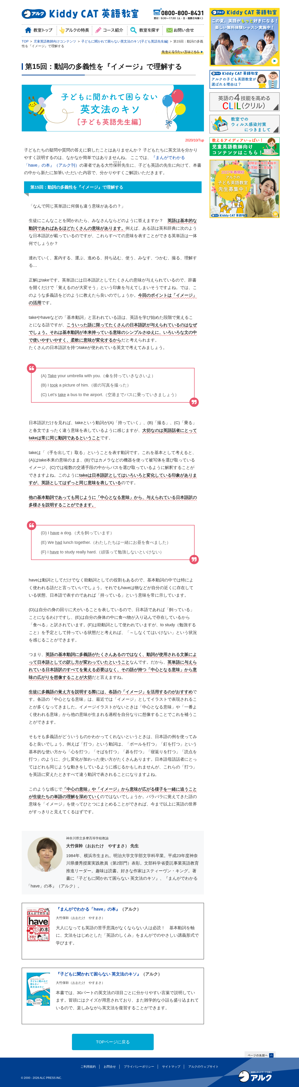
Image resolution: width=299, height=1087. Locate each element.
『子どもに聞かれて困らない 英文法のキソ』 (98, 974)
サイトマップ (171, 1066)
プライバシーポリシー (139, 1066)
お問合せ (110, 1066)
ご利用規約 (88, 1066)
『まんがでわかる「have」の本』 (88, 909)
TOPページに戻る (113, 1042)
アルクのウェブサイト (203, 1066)
